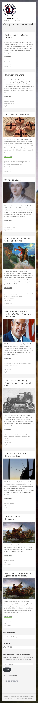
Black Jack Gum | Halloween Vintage (17, 36)
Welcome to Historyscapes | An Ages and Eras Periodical (18, 574)
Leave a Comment (9, 62)
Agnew (6, 363)
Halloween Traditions (10, 163)
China (22, 293)
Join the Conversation (11, 681)
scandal (6, 365)
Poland (18, 436)
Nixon (25, 363)
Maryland (21, 363)
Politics (29, 363)
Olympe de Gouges (12, 179)
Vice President (13, 365)
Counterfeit (7, 295)
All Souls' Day (15, 161)
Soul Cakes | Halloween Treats (18, 114)
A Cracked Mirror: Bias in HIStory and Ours (15, 454)
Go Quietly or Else (13, 363)
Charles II (18, 293)
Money (20, 296)
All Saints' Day (8, 161)
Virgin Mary (27, 436)
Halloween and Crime (14, 74)
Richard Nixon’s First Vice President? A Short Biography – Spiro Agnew (18, 314)
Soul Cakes (19, 164)
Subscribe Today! (12, 637)
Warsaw (6, 438)
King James (15, 296)
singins (14, 164)
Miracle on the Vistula (10, 436)
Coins (26, 293)
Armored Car (13, 435)
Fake (20, 295)
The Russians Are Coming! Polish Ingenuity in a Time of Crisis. (17, 383)
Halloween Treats (21, 163)
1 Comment (7, 225)
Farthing (24, 295)
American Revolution (9, 293)
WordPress (31, 698)
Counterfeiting (14, 295)
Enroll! (7, 670)
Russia (22, 436)
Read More (8, 57)
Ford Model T (26, 435)
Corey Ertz (9, 66)
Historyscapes (10, 18)
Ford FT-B (19, 435)
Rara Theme (16, 698)
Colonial (30, 293)
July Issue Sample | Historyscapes (12, 517)
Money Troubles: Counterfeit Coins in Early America (17, 239)
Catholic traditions (24, 161)
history (28, 295)
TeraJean (8, 565)
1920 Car (6, 435)
